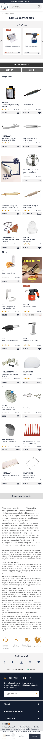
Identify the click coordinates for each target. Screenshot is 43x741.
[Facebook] (4, 662)
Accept (34, 736)
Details (39, 214)
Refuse (21, 736)
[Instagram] (21, 662)
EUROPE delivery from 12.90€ (21, 1)
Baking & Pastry (8, 13)
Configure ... (8, 736)
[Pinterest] (38, 662)
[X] (30, 662)
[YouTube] (13, 662)
